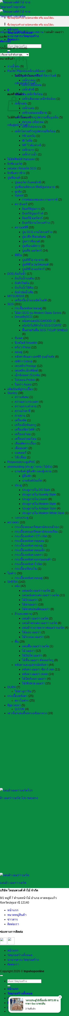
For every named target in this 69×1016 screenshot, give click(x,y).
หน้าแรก (12, 29)
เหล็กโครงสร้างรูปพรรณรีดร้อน (35, 131)
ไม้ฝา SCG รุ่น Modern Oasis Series (38, 312)
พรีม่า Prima (23, 347)
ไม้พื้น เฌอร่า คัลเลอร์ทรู (38, 660)
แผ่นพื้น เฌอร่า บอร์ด (35, 646)
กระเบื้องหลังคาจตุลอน (29, 540)
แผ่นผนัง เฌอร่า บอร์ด (36, 590)
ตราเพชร (13, 522)
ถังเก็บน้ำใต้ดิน (24, 287)
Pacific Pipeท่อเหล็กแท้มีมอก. (26, 71)
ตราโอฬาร (22, 700)
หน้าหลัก (5, 32)
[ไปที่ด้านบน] (1, 975)
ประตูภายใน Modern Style (39, 503)
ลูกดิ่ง (18, 191)
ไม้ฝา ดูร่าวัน (23, 691)
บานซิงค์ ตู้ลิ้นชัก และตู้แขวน (33, 471)
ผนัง (17, 585)
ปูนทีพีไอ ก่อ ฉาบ (33, 259)
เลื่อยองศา (21, 448)
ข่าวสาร (12, 919)
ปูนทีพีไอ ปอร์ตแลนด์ (35, 264)
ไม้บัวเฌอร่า (30, 599)
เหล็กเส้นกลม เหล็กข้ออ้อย (39, 98)
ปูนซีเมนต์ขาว (31, 245)
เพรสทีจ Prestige (25, 365)
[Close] (60, 997)
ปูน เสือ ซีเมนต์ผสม (34, 236)
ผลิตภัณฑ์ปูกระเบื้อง (20, 389)
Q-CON (19, 709)
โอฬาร (11, 573)
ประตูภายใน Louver (35, 499)
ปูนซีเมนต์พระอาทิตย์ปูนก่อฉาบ (35, 186)
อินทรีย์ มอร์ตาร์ (32, 218)
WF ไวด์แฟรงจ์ (31, 145)
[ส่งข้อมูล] (8, 50)
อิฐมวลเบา (14, 705)
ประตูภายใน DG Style (36, 489)
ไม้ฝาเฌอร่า (30, 604)
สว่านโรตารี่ (22, 411)
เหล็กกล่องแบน (31, 84)
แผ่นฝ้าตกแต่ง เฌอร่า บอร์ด (39, 623)
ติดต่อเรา (13, 39)
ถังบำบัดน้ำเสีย (24, 292)
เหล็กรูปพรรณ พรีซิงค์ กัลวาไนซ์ (35, 75)
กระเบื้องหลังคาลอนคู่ (29, 545)
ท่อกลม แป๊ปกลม (33, 122)
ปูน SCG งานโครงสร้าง (37, 232)
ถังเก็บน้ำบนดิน (24, 278)
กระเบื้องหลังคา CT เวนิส (31, 536)
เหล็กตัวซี (28, 89)
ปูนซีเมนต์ (13, 177)
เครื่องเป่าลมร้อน (25, 438)
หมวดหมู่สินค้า (16, 914)
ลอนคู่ (18, 352)
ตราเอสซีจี (21, 227)
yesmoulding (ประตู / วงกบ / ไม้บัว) (29, 466)
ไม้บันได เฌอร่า (32, 655)
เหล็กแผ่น (21, 103)
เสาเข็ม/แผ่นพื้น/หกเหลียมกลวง (27, 713)
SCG (10, 304)
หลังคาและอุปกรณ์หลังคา (31, 664)
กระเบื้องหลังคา (17, 695)
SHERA (19, 32)
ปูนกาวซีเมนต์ (31, 241)
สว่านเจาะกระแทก (27, 401)
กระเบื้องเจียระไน (26, 568)
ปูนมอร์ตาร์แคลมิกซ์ (28, 182)
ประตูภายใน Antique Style (39, 508)
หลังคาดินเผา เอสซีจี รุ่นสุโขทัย (34, 356)
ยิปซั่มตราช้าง (16, 173)
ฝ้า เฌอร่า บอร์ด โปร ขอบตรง (19, 798)
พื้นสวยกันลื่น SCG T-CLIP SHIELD (45, 330)
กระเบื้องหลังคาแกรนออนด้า (33, 559)
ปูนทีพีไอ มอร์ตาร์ (33, 269)
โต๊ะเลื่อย (20, 457)
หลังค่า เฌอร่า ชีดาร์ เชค (38, 669)
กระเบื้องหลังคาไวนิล (28, 564)
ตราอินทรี (21, 204)
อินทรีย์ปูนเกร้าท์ (32, 213)
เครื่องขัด (20, 420)
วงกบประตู (22, 517)
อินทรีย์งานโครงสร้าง (36, 222)
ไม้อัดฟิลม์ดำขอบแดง (21, 159)
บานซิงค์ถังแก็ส (32, 480)
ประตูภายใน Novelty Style (39, 494)
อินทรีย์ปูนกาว (31, 208)
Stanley (12, 393)
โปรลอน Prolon (25, 379)
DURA (11, 687)
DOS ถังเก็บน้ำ (16, 273)
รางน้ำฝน (13, 66)
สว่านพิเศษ (22, 397)
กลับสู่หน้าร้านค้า (18, 125)
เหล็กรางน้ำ (29, 154)
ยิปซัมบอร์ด (14, 163)
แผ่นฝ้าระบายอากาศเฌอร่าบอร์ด (43, 627)
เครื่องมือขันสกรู (25, 424)
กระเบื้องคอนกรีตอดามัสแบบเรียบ (36, 531)
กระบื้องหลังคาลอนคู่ (28, 308)
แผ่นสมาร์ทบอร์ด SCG (21, 168)
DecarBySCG (24, 316)
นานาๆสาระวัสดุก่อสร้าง (23, 36)
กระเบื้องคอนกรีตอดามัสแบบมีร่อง (37, 526)
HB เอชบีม (29, 135)
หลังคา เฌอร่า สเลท (35, 674)
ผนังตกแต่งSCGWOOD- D (39, 320)
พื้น (17, 641)
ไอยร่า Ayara (23, 384)
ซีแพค (19, 338)
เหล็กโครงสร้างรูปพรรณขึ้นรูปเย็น (37, 117)
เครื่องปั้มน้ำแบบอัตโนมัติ (31, 300)
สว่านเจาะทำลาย (26, 406)
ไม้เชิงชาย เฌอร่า (33, 683)
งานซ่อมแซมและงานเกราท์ (40, 199)
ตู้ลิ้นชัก (27, 475)
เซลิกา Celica (23, 361)
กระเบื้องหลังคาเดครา (29, 554)
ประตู (18, 485)
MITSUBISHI (15, 296)
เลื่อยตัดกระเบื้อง (25, 443)
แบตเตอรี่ (20, 452)
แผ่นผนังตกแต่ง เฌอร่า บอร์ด (40, 595)
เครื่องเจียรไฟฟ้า (25, 429)
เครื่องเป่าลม (23, 434)
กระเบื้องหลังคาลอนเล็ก (30, 550)
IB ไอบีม (27, 140)
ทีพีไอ (18, 255)
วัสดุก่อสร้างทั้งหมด (19, 955)
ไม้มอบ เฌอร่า (31, 632)
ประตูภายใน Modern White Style (43, 513)
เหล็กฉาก (28, 149)
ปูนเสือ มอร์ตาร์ (32, 250)
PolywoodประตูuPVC (21, 462)
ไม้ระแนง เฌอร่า (33, 637)
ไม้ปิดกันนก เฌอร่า (34, 678)
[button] (8, 90)
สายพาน (20, 415)
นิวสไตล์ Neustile (26, 342)
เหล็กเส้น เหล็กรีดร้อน (29, 94)
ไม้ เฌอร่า (28, 650)
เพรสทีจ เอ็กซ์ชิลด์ (26, 370)
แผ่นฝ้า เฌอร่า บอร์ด (35, 618)
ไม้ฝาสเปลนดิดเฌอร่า (36, 609)
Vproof (19, 195)
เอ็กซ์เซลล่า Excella (27, 375)
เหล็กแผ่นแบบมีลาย (34, 112)
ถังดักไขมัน (22, 283)
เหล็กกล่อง (29, 80)
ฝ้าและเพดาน (34, 32)
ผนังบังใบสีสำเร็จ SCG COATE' (42, 325)
